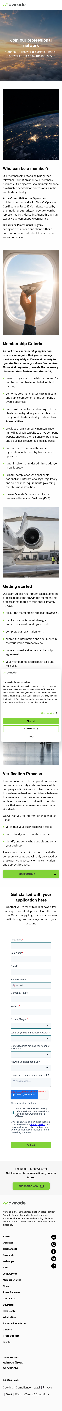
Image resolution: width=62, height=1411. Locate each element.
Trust (9, 1394)
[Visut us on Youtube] (53, 1258)
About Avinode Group (15, 1323)
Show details (47, 713)
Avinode (14, 4)
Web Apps (8, 1261)
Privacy (47, 1387)
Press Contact (11, 1335)
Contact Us (9, 1298)
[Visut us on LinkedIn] (53, 1237)
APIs (5, 1267)
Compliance (23, 1387)
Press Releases (11, 1292)
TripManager (10, 1248)
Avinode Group (13, 1362)
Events (7, 1342)
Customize (29, 729)
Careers (7, 1329)
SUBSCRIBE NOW (28, 1186)
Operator (8, 1242)
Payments (8, 1255)
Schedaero (10, 1368)
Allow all (31, 721)
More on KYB (27, 874)
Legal (37, 1387)
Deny (31, 736)
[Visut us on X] (53, 1244)
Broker (7, 1236)
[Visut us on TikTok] (53, 1265)
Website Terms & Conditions (32, 1394)
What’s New (9, 1317)
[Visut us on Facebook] (53, 1251)
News (6, 1286)
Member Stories (12, 1279)
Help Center (9, 1311)
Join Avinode (10, 1273)
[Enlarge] (55, 98)
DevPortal (8, 1304)
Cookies (8, 1387)
